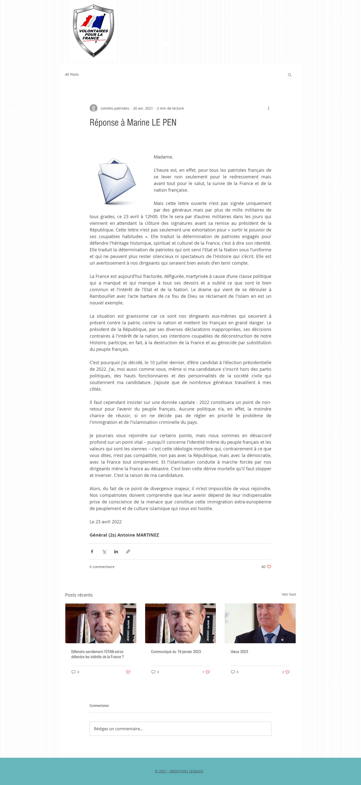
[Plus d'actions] (268, 108)
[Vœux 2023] (260, 623)
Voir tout (289, 594)
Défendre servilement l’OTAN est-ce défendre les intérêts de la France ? (97, 654)
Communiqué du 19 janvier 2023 (176, 651)
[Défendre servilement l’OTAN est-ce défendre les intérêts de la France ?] (100, 623)
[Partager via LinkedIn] (116, 551)
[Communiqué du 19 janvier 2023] (180, 623)
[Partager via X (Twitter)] (104, 551)
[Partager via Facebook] (92, 551)
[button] (289, 74)
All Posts (72, 74)
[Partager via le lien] (128, 551)
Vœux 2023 (239, 651)
